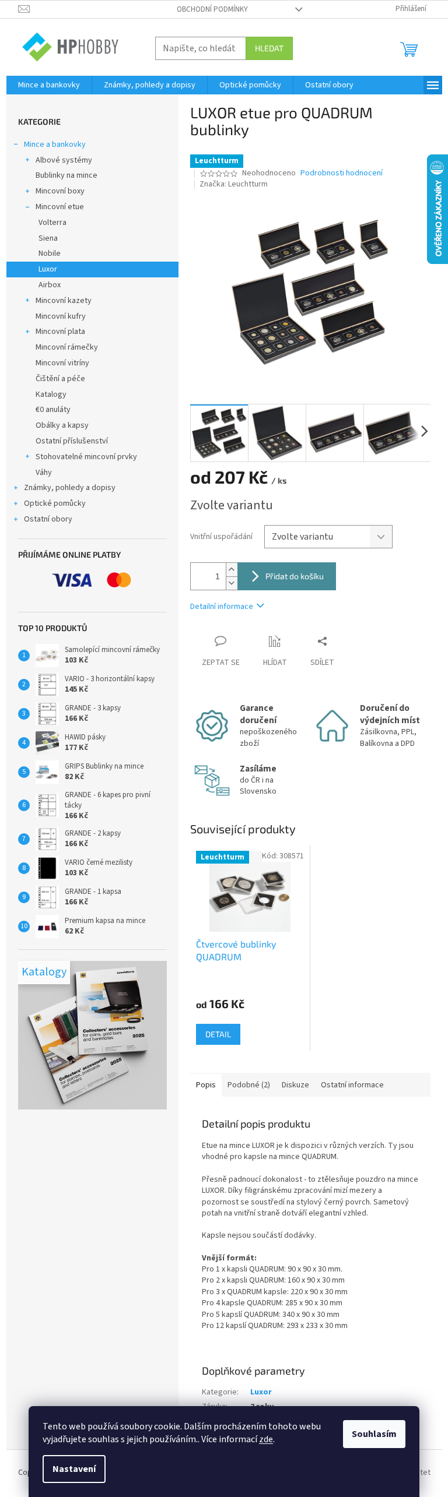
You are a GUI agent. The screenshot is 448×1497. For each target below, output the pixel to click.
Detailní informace (221, 606)
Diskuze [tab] (295, 1085)
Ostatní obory (48, 519)
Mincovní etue (60, 207)
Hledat (269, 48)
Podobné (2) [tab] (249, 1085)
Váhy (44, 472)
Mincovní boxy (60, 191)
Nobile (49, 253)
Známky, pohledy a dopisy (70, 488)
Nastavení (74, 1469)
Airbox (49, 285)
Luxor (47, 269)
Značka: (234, 184)
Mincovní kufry (61, 316)
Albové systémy (64, 160)
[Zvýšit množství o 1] (231, 569)
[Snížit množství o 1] (231, 583)
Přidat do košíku (294, 576)
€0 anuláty (53, 409)
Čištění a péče (60, 379)
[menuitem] (49, 85)
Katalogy (51, 394)
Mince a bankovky (55, 144)
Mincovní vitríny (62, 363)
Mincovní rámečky (67, 347)
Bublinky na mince (66, 175)
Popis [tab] (206, 1085)
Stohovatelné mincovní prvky (86, 457)
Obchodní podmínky (212, 9)
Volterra (52, 222)
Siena (48, 238)
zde (266, 1439)
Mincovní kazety (64, 301)
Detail (218, 1034)
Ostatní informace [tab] (352, 1085)
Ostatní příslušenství (72, 441)
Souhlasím (374, 1434)
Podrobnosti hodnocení (341, 173)
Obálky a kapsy (62, 425)
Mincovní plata (60, 331)
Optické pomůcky (55, 503)
